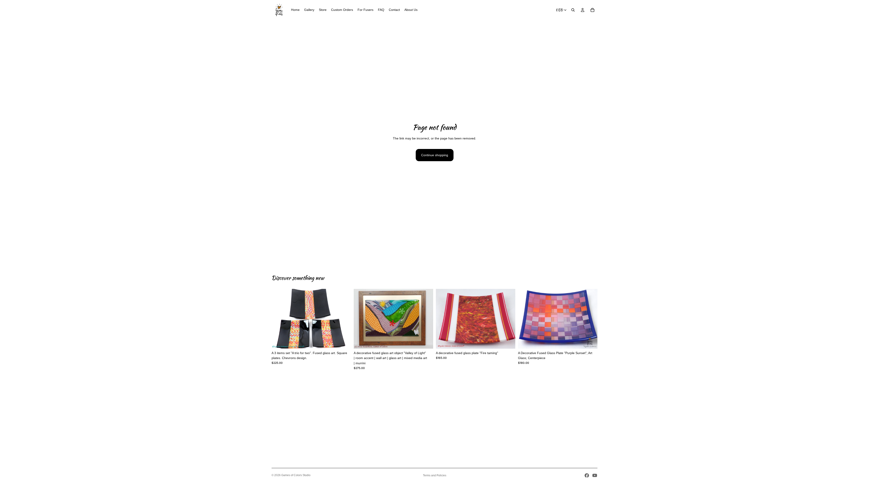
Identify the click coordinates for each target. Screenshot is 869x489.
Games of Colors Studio (295, 475)
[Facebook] (587, 475)
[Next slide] (344, 319)
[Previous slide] (278, 319)
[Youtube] (594, 475)
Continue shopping (434, 155)
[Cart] (592, 10)
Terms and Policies (434, 475)
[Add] (344, 342)
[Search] (573, 10)
